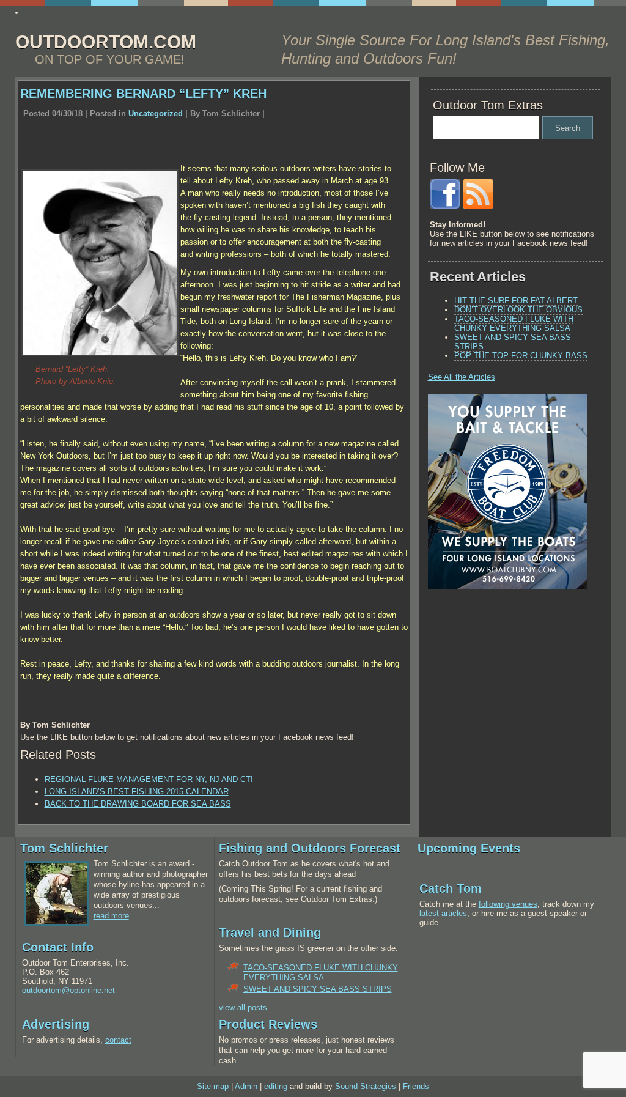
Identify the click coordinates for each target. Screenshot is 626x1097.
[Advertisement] (504, 684)
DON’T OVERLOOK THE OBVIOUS (518, 309)
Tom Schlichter (64, 848)
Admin (246, 1086)
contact (118, 1039)
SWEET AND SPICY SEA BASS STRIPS (512, 342)
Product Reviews (268, 1024)
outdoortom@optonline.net (68, 990)
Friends (416, 1086)
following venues (508, 904)
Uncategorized (155, 113)
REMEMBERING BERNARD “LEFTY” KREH (143, 93)
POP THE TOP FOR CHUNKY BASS (520, 355)
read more (111, 915)
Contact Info (58, 947)
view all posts (243, 1007)
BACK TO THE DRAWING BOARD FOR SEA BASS (138, 803)
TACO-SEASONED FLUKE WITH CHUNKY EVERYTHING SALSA (513, 323)
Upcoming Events (469, 848)
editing (275, 1086)
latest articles (443, 913)
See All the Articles (461, 377)
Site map (213, 1086)
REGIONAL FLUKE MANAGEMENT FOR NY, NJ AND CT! (149, 779)
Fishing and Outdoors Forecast (309, 848)
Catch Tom (450, 888)
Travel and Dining (270, 932)
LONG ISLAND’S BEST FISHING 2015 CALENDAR (137, 791)
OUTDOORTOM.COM (105, 42)
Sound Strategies (365, 1086)
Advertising (55, 1024)
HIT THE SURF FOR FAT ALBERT (516, 300)
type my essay (50, 12)
